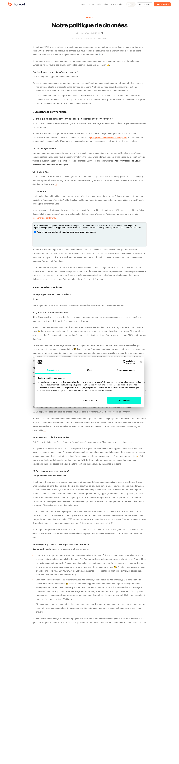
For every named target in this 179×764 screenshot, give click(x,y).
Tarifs (99, 4)
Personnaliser (88, 400)
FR (129, 4)
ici (56, 184)
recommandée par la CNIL (44, 218)
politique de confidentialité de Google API (108, 137)
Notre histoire (116, 4)
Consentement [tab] (53, 370)
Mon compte (144, 4)
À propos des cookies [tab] (126, 370)
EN (133, 4)
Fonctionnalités (87, 4)
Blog (106, 4)
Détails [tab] (90, 370)
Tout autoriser (124, 400)
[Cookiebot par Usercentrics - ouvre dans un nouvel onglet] (124, 362)
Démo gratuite (162, 4)
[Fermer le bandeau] (141, 362)
